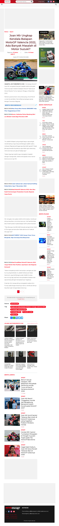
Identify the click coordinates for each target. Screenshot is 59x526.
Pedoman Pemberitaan (11, 518)
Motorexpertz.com (26, 513)
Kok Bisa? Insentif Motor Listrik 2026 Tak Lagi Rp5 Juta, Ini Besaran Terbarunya (48, 137)
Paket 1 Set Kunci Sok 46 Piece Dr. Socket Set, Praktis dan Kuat (32, 340)
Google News (20, 299)
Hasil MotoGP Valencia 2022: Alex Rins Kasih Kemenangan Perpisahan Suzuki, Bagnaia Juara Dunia (19, 192)
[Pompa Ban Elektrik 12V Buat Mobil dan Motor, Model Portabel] (9, 354)
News (44, 134)
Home (6, 31)
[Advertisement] (29, 18)
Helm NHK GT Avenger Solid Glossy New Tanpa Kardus (32, 366)
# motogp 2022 (16, 312)
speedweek (14, 303)
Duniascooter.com (35, 513)
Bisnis (44, 107)
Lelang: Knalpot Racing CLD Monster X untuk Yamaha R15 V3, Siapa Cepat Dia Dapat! (20, 342)
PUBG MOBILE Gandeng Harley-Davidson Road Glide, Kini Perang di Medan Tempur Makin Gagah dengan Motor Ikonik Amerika (47, 208)
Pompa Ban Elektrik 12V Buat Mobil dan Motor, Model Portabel (8, 366)
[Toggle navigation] (2, 4)
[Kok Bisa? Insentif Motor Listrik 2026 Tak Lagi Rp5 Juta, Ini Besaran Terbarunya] (42, 240)
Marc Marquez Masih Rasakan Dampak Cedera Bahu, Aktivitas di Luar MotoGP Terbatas (48, 171)
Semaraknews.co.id (43, 511)
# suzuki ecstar (27, 312)
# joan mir (14, 314)
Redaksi (7, 516)
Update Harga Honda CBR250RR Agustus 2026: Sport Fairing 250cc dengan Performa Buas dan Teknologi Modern (47, 113)
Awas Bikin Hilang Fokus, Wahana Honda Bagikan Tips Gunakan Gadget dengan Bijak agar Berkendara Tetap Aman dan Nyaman (46, 98)
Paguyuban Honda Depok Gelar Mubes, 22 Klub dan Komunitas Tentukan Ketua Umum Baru (46, 43)
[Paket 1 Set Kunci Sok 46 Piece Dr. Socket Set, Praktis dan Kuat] (32, 328)
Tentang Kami (13, 516)
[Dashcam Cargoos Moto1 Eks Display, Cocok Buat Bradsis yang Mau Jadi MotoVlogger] (21, 354)
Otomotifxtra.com (26, 511)
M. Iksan (31, 52)
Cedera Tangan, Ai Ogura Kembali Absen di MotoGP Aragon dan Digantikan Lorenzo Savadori (50, 224)
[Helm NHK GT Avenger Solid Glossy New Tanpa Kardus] (32, 354)
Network (7, 1)
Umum (44, 144)
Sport (11, 31)
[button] (56, 4)
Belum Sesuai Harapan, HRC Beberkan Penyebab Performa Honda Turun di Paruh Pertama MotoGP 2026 (28, 385)
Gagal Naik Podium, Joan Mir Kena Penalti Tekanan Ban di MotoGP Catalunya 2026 (29, 450)
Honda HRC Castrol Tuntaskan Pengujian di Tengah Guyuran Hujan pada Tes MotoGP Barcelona (29, 436)
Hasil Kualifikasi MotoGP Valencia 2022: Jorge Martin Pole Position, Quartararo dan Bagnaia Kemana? (20, 265)
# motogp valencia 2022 (18, 309)
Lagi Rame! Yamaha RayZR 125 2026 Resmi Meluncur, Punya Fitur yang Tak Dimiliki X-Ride (48, 159)
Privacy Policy (13, 514)
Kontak (7, 514)
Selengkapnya (31, 323)
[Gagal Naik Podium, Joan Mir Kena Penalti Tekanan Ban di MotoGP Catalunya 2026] (12, 450)
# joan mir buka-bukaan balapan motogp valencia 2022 (28, 307)
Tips (43, 120)
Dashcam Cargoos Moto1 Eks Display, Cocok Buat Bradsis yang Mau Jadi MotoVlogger (21, 366)
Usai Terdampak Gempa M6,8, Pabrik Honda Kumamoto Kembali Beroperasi (47, 148)
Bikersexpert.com (34, 511)
